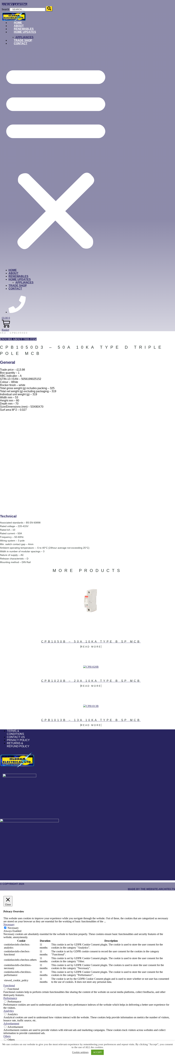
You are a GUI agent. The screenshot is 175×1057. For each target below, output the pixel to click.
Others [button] (7, 1036)
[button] (56, 157)
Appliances (24, 282)
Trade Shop (18, 285)
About (13, 273)
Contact (20, 43)
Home (13, 270)
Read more (91, 646)
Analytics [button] (8, 1010)
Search (5, 9)
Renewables (18, 276)
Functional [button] (9, 985)
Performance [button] (10, 998)
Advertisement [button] (11, 1023)
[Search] (49, 8)
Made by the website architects (151, 889)
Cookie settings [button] (80, 1052)
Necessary (13, 927)
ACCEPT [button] (97, 1052)
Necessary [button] (9, 924)
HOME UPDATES (25, 31)
